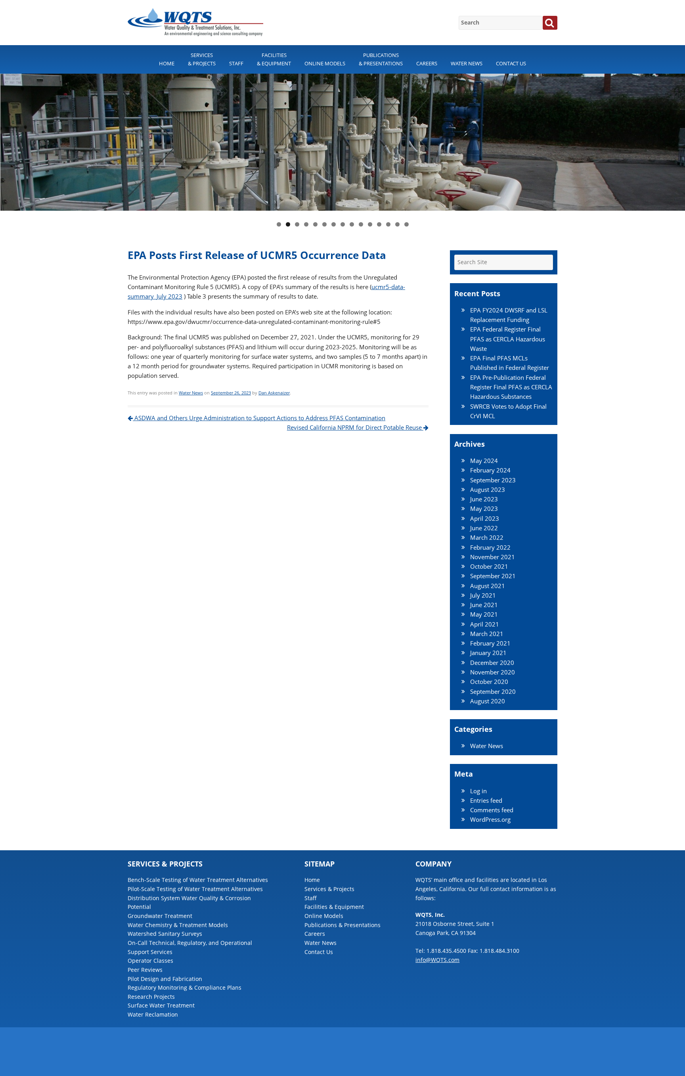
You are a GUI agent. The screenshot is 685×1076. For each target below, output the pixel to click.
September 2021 (493, 576)
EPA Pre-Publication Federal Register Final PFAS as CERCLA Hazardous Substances (511, 387)
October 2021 (489, 566)
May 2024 (484, 461)
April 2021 (484, 624)
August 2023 (487, 489)
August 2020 (487, 701)
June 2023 (484, 499)
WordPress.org (490, 819)
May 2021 (484, 614)
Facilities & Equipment (274, 59)
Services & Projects (202, 59)
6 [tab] (324, 224)
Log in (478, 791)
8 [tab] (343, 224)
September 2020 (493, 691)
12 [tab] (379, 224)
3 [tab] (297, 224)
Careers (426, 63)
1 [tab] (279, 224)
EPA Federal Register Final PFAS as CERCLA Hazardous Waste (507, 338)
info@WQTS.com (437, 960)
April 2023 (484, 518)
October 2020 (489, 682)
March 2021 (486, 634)
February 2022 (490, 547)
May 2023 (484, 508)
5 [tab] (315, 224)
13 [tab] (388, 224)
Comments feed (491, 810)
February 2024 (490, 470)
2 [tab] (288, 224)
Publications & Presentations (381, 59)
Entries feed (486, 800)
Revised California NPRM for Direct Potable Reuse (355, 427)
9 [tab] (352, 224)
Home (166, 63)
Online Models (324, 63)
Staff (236, 63)
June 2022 (484, 528)
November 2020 (492, 672)
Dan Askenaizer (274, 393)
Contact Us (511, 63)
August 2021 (487, 586)
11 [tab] (370, 224)
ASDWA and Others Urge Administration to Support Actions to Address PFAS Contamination (259, 418)
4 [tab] (306, 224)
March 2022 (486, 537)
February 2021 (490, 643)
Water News (466, 63)
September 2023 (493, 480)
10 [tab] (361, 224)
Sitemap (547, 1059)
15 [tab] (406, 224)
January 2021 (488, 653)
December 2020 (492, 663)
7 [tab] (333, 224)
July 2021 (483, 595)
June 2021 (484, 605)
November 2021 (492, 557)
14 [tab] (397, 224)
